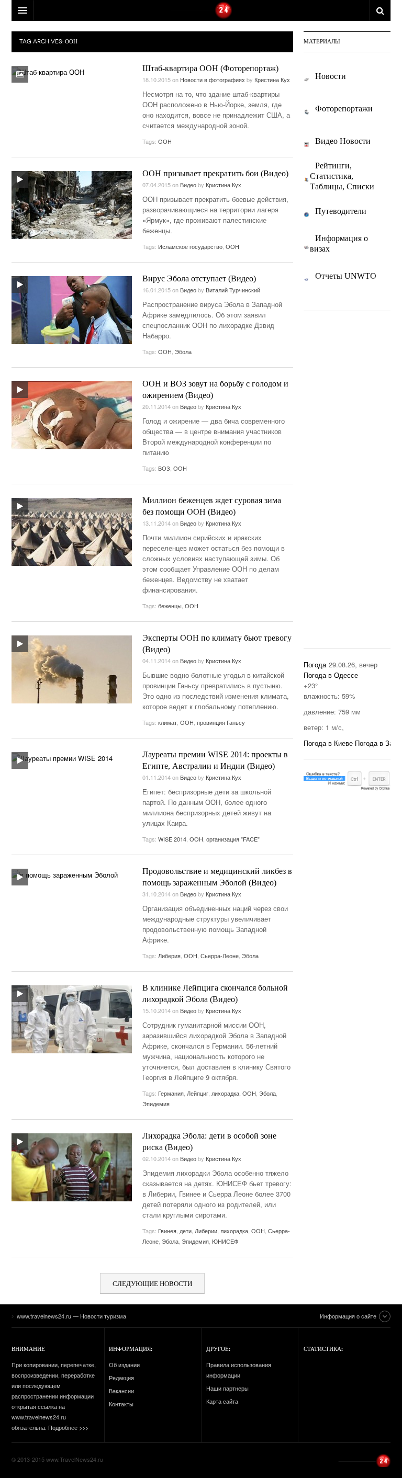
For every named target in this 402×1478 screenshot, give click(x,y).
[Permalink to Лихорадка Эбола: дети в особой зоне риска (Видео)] (72, 1167)
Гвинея (167, 1230)
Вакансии (121, 1390)
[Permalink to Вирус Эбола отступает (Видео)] (72, 310)
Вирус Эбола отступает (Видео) (199, 278)
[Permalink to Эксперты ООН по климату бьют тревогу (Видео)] (72, 669)
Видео (188, 184)
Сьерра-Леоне (219, 955)
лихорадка (225, 1093)
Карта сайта (222, 1401)
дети (186, 1230)
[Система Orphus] (347, 779)
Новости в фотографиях (212, 79)
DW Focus (201, 10)
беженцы (170, 605)
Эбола (183, 351)
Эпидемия (156, 1103)
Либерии (206, 1230)
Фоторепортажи (344, 108)
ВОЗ (164, 468)
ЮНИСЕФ (225, 1241)
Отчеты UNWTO (345, 276)
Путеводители (340, 211)
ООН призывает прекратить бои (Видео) (215, 173)
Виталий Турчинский (233, 290)
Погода (315, 664)
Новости (330, 76)
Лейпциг (197, 1093)
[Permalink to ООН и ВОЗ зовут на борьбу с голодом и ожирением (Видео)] (72, 415)
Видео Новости (343, 141)
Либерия (169, 955)
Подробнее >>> (68, 1427)
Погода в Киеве (328, 743)
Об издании (124, 1364)
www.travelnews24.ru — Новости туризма (364, 1460)
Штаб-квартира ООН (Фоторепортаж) (210, 68)
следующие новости (152, 1284)
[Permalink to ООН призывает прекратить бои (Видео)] (72, 205)
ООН (165, 141)
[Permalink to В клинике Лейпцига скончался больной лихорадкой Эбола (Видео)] (72, 1019)
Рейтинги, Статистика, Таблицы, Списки (342, 176)
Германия (171, 1093)
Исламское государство (190, 246)
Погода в (331, 675)
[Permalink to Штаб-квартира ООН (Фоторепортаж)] (48, 71)
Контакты (121, 1404)
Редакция (121, 1377)
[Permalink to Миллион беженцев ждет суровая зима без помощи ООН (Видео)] (72, 532)
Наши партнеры (227, 1388)
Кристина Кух (272, 79)
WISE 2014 (172, 839)
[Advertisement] (353, 478)
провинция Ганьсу (221, 722)
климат (167, 722)
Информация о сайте (348, 1316)
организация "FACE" (233, 839)
